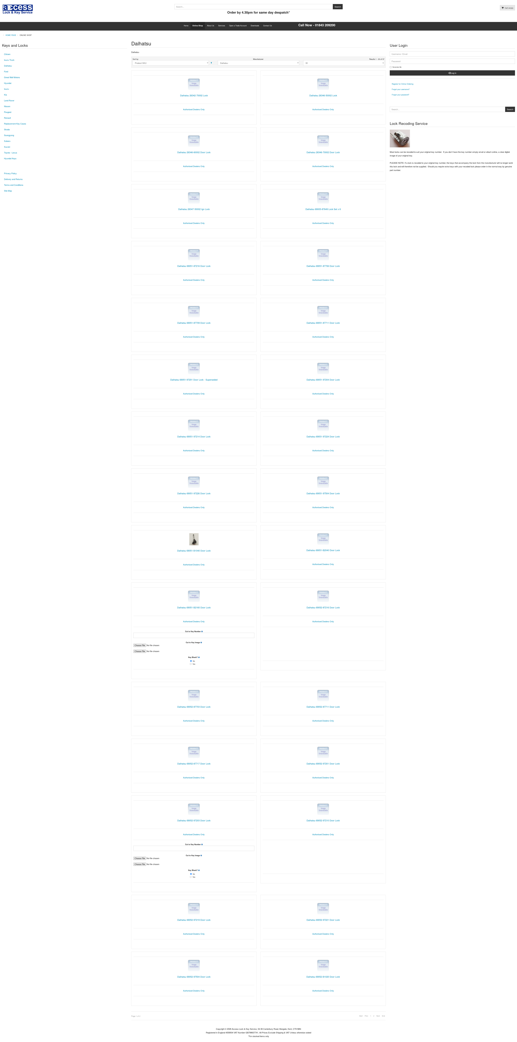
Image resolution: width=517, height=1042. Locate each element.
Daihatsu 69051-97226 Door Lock (193, 493)
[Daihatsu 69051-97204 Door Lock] (323, 368)
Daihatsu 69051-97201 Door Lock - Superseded (193, 379)
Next (378, 1016)
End (383, 1016)
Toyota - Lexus (10, 152)
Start (361, 1016)
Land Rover (9, 100)
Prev (366, 1016)
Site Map (8, 190)
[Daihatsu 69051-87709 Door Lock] (193, 312)
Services (221, 25)
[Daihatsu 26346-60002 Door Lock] (193, 141)
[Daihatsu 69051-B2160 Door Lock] (193, 596)
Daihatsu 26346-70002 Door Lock (323, 152)
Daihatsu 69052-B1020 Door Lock (323, 976)
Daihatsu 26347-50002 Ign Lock (194, 209)
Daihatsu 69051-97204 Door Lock (323, 379)
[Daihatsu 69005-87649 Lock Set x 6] (323, 198)
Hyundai (7, 83)
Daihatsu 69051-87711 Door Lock (323, 322)
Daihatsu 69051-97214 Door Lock (193, 436)
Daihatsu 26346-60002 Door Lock (193, 152)
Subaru (7, 141)
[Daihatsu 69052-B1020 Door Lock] (323, 965)
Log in (453, 73)
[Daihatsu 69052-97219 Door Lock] (193, 909)
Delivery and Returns (13, 179)
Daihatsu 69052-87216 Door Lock (323, 607)
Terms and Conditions (13, 184)
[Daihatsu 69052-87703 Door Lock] (193, 695)
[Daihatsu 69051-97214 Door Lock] (193, 425)
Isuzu (6, 88)
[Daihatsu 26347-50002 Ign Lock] (193, 198)
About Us (210, 25)
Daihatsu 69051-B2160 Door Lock (194, 607)
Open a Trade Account (238, 25)
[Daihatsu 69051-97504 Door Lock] (323, 482)
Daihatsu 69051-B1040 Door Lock (194, 550)
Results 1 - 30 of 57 (376, 59)
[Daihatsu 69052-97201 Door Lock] (323, 752)
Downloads (255, 25)
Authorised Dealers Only (194, 109)
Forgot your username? (401, 89)
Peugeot (7, 112)
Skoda (7, 129)
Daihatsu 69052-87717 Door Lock (193, 763)
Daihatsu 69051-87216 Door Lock (193, 266)
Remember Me (396, 67)
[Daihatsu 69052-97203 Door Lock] (193, 809)
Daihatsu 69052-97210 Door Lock (323, 820)
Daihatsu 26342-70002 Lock (194, 95)
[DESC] (211, 62)
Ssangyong (9, 135)
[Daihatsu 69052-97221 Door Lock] (323, 909)
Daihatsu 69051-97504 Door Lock (323, 493)
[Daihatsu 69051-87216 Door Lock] (193, 255)
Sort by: (136, 59)
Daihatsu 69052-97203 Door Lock (193, 820)
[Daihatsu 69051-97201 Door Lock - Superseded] (193, 368)
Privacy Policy (10, 173)
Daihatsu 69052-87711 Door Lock (323, 706)
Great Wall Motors (12, 77)
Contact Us (267, 25)
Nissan (7, 106)
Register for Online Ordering (402, 84)
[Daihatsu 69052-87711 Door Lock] (323, 695)
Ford (6, 71)
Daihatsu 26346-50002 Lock (323, 95)
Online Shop (197, 25)
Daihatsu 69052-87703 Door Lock (193, 706)
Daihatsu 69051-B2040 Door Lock (323, 550)
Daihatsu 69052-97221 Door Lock (323, 919)
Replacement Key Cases (15, 123)
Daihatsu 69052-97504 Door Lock (193, 976)
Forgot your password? (400, 94)
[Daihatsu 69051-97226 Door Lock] (193, 482)
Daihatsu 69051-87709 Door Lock (193, 322)
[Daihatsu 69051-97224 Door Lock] (323, 425)
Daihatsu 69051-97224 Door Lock (323, 436)
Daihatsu (8, 65)
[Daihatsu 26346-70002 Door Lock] (323, 141)
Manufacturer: (258, 59)
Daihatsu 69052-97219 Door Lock (193, 919)
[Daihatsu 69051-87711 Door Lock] (323, 312)
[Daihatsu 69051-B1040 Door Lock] (193, 539)
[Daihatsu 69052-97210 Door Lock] (323, 809)
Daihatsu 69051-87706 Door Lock (323, 266)
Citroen (7, 54)
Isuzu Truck (9, 59)
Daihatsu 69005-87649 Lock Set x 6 (323, 209)
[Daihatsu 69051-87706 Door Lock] (323, 255)
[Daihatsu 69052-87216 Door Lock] (323, 596)
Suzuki (7, 146)
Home (186, 25)
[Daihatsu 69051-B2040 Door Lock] (323, 539)
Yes (194, 664)
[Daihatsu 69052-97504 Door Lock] (193, 965)
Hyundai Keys (10, 158)
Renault (7, 117)
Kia (5, 94)
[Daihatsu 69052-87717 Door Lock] (193, 752)
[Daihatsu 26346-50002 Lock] (323, 84)
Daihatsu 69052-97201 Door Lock (323, 763)
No (194, 661)
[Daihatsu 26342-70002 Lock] (193, 84)
